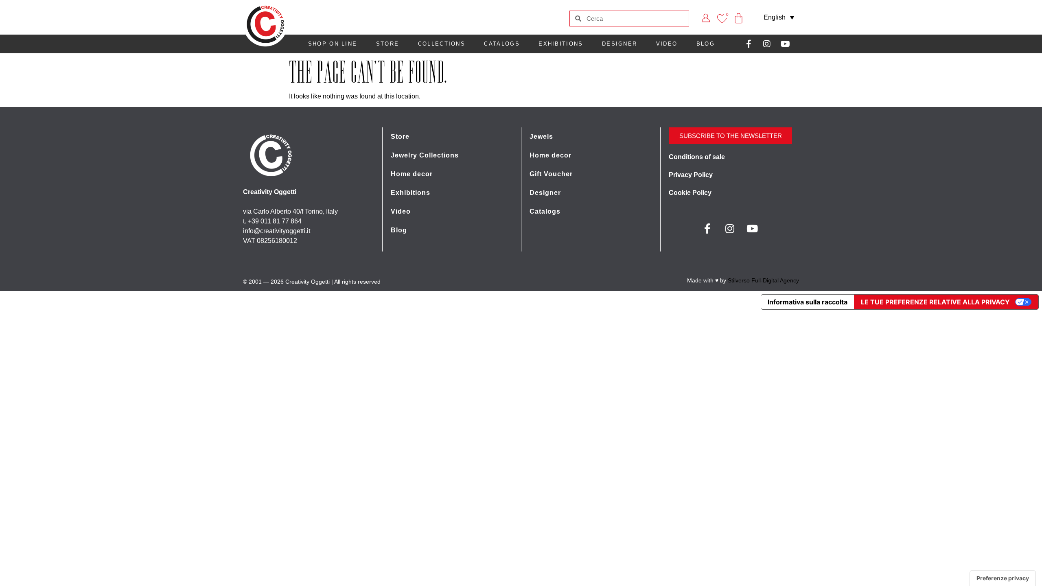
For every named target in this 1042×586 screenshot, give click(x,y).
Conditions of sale (697, 156)
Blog (399, 230)
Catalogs (501, 44)
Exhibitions (561, 44)
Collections (441, 44)
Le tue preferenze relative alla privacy (935, 302)
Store (387, 44)
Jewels (541, 136)
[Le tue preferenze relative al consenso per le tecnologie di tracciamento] (1002, 578)
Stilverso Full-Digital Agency (763, 280)
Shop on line (332, 44)
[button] (779, 17)
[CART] (738, 12)
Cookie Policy (690, 192)
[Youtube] (785, 44)
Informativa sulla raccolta (807, 302)
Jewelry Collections (425, 155)
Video (667, 44)
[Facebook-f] (748, 44)
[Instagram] (767, 44)
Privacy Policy (691, 174)
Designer (619, 44)
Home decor (412, 174)
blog (705, 44)
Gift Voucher (551, 174)
